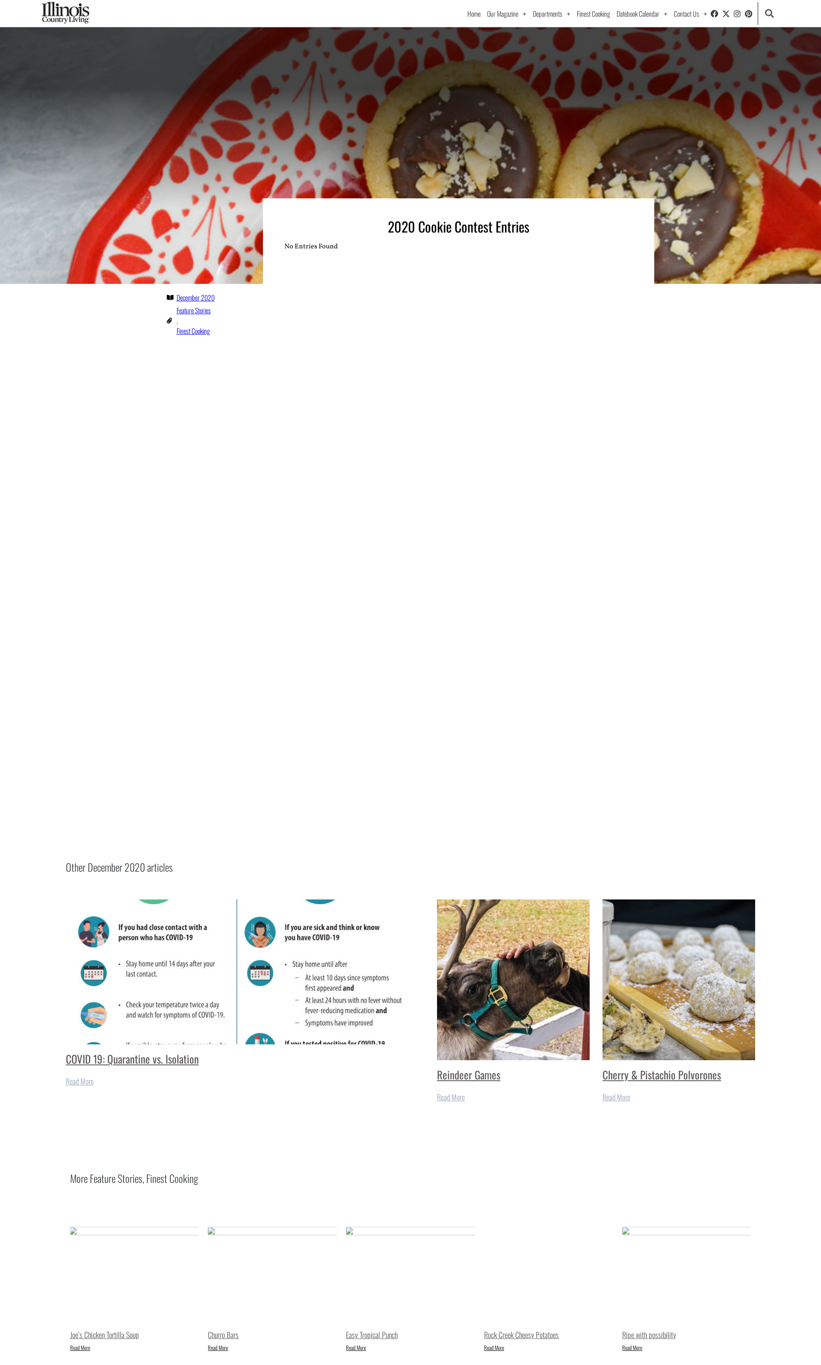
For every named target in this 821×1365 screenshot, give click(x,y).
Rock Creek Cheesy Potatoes (521, 1334)
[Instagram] (737, 13)
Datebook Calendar (638, 14)
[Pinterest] (748, 13)
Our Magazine (502, 14)
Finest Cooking (593, 14)
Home (474, 14)
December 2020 (196, 297)
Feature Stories (194, 310)
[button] (769, 13)
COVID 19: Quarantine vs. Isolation (132, 1059)
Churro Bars (223, 1334)
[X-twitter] (726, 13)
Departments (547, 14)
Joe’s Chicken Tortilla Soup (104, 1334)
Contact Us (686, 14)
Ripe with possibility (649, 1334)
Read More (80, 1081)
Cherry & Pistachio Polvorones (661, 1074)
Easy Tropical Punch (372, 1334)
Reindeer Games (468, 1074)
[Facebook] (714, 13)
